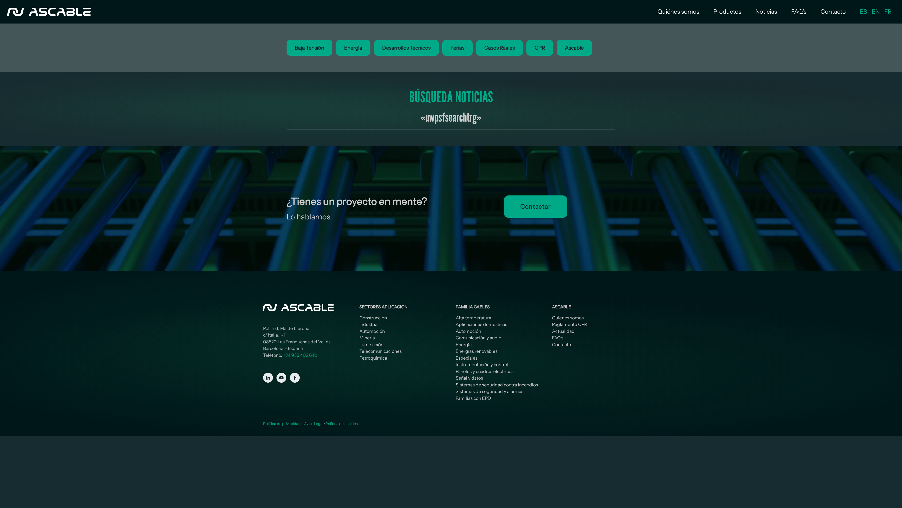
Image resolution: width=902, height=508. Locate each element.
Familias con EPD (473, 398)
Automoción (372, 331)
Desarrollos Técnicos (406, 48)
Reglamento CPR (569, 324)
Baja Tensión (309, 48)
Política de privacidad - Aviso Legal (293, 423)
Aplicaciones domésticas (481, 324)
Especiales (467, 358)
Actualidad (563, 331)
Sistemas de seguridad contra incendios (497, 385)
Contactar (535, 206)
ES (863, 11)
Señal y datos (469, 378)
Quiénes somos (678, 11)
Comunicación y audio (478, 338)
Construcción (373, 318)
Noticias (766, 11)
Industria (368, 324)
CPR (540, 48)
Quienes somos (568, 318)
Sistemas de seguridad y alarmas (489, 391)
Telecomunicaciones (380, 351)
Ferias (457, 48)
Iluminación (371, 344)
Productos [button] (727, 11)
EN (876, 11)
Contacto (833, 11)
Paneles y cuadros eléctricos (484, 371)
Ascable (574, 48)
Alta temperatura (473, 318)
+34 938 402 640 (300, 355)
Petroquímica (373, 358)
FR (887, 11)
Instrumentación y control (482, 364)
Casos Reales (499, 48)
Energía (353, 48)
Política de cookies (341, 423)
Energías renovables (477, 351)
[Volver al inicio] (49, 12)
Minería (367, 338)
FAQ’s (798, 11)
